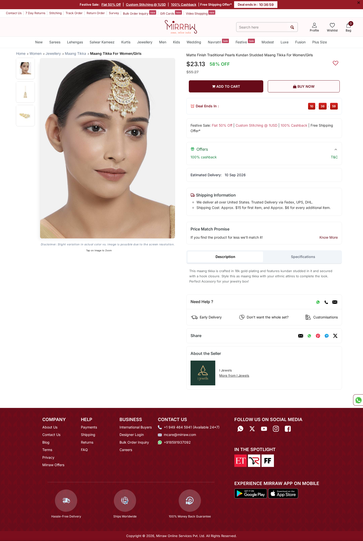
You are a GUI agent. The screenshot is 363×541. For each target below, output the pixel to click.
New (39, 42)
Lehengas (75, 42)
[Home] (181, 26)
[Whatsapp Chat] (358, 400)
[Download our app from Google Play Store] (250, 492)
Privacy (48, 457)
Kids (176, 42)
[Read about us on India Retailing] (254, 460)
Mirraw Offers (53, 465)
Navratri (218, 41)
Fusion (300, 42)
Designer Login (132, 434)
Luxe (285, 42)
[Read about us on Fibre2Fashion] (268, 460)
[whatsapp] (309, 335)
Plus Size (319, 42)
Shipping (88, 434)
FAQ (84, 450)
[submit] (292, 27)
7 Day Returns (35, 13)
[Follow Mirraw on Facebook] (287, 429)
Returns (87, 442)
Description (225, 257)
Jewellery (144, 42)
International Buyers (136, 427)
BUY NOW (305, 86)
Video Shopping (200, 13)
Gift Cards (170, 13)
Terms (47, 450)
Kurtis (125, 42)
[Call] (326, 302)
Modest (268, 42)
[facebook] (326, 335)
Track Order (74, 13)
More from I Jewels (234, 375)
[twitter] (335, 335)
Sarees (54, 42)
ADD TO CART (227, 86)
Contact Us (14, 13)
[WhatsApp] (317, 302)
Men (162, 42)
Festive (245, 41)
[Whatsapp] (240, 429)
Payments (89, 427)
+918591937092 (177, 442)
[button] (25, 68)
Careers (126, 450)
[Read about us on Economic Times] (240, 460)
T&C (334, 157)
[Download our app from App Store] (283, 492)
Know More (328, 237)
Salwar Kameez (102, 42)
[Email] (335, 302)
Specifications (303, 257)
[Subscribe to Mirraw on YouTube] (264, 429)
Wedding (194, 42)
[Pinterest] (317, 335)
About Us (49, 427)
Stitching (55, 13)
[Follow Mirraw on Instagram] (275, 429)
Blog (45, 442)
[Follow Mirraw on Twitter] (252, 429)
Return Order (96, 13)
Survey (114, 13)
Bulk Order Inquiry (139, 13)
